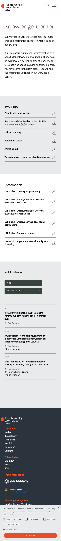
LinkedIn (9, 461)
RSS (7, 468)
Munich (8, 443)
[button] (30, 529)
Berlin (8, 432)
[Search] (48, 5)
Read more (19, 515)
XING (7, 465)
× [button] (58, 507)
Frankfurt (10, 440)
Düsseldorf (11, 436)
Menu (54, 5)
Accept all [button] (30, 535)
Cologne (9, 451)
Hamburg (10, 447)
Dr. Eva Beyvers (12, 323)
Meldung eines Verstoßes (18, 504)
